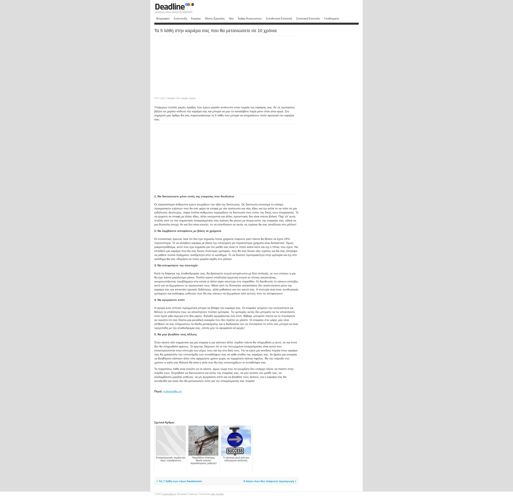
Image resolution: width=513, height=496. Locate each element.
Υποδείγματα (331, 18)
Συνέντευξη (180, 18)
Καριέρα (196, 18)
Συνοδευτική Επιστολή (279, 18)
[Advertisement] (188, 64)
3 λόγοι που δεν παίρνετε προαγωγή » (269, 481)
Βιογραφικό (163, 18)
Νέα (231, 18)
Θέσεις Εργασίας (215, 18)
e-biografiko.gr (172, 391)
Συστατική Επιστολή (308, 18)
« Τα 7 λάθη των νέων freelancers (179, 481)
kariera (192, 98)
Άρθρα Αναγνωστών (250, 18)
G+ (162, 98)
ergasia (184, 98)
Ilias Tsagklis (217, 494)
